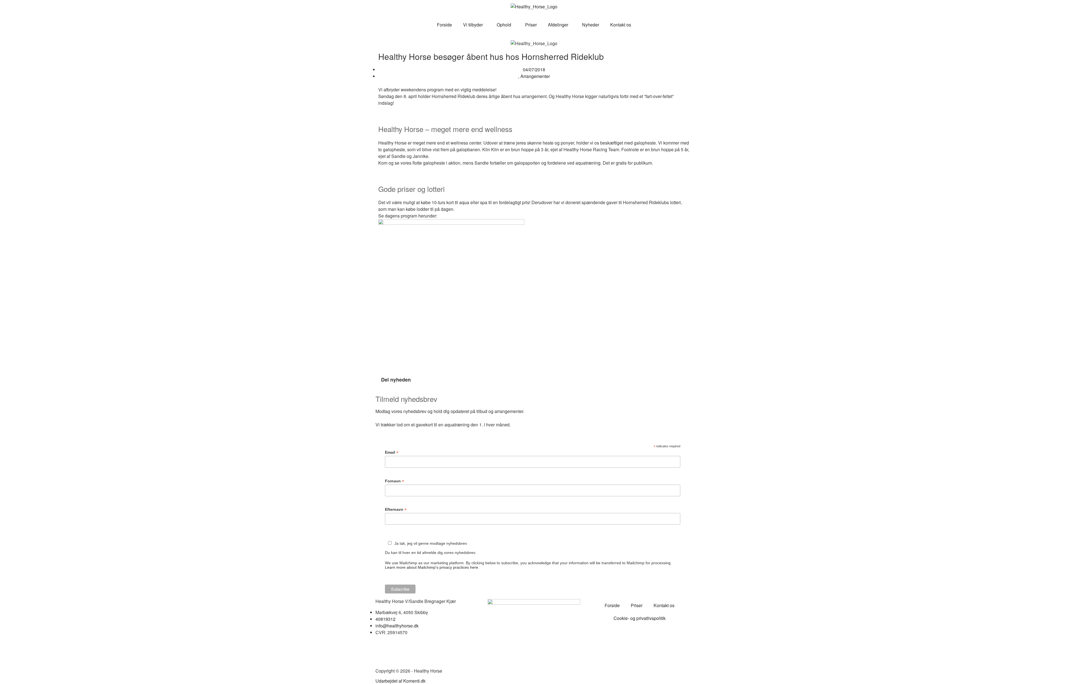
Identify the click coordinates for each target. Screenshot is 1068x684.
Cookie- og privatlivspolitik (640, 618)
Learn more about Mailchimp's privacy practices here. (432, 567)
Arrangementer (535, 76)
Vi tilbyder (473, 24)
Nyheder (590, 24)
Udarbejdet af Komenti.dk (400, 681)
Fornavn (394, 481)
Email (392, 452)
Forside (444, 24)
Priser (531, 24)
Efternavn (396, 509)
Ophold (504, 24)
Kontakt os (620, 24)
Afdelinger (558, 24)
